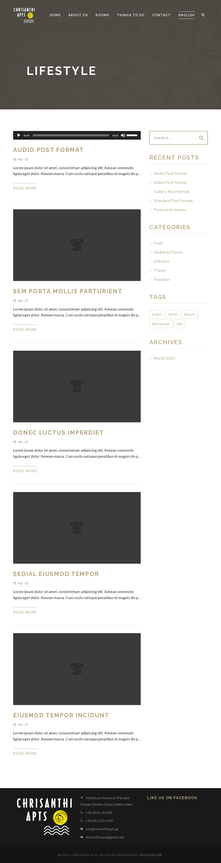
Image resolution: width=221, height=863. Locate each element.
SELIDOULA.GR (151, 855)
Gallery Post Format (171, 191)
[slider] (132, 135)
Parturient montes (170, 209)
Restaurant (161, 324)
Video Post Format (170, 182)
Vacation (161, 279)
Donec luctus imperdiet (58, 432)
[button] (203, 15)
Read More (25, 188)
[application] (77, 135)
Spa (179, 324)
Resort (189, 314)
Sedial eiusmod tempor (56, 574)
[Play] (19, 135)
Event (156, 314)
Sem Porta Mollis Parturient (67, 291)
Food (158, 243)
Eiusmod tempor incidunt (61, 715)
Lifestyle (161, 261)
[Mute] (123, 135)
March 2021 (164, 358)
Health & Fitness (168, 252)
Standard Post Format (173, 200)
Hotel (172, 314)
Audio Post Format (48, 150)
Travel (159, 270)
